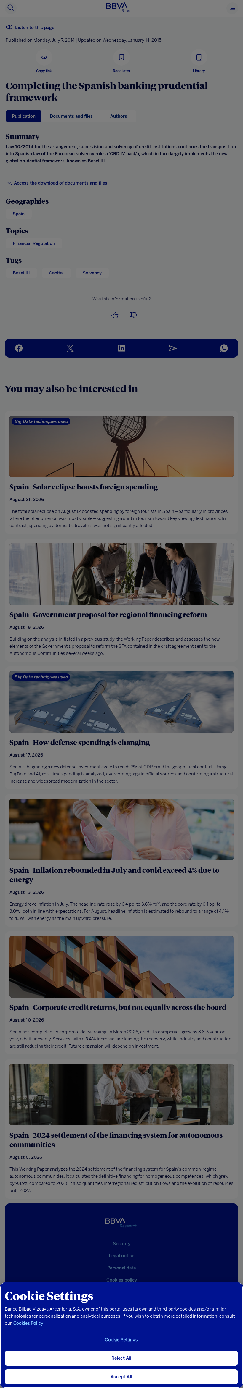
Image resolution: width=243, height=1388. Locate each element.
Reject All (121, 1358)
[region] (121, 1335)
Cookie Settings (121, 1339)
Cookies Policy (28, 1323)
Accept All (121, 1376)
